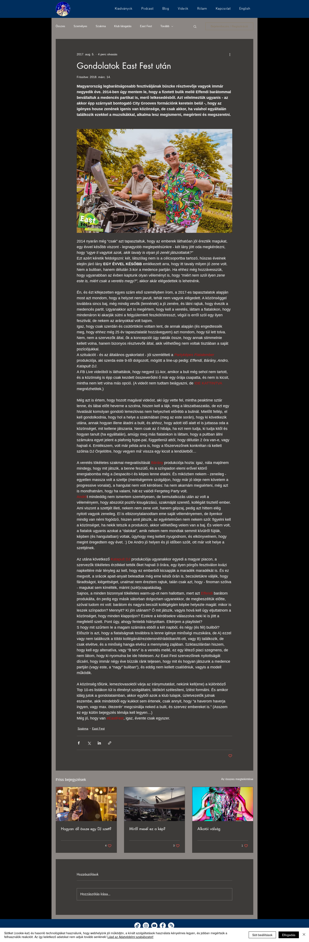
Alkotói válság (208, 828)
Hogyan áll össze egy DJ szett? (86, 828)
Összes (60, 26)
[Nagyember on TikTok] (137, 925)
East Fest (146, 26)
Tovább (164, 26)
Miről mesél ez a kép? (147, 828)
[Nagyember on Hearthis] (171, 925)
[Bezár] (303, 935)
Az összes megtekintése (237, 779)
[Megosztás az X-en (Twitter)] (89, 743)
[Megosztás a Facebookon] (79, 743)
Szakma (101, 26)
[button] (146, 8)
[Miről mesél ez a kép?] (154, 804)
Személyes (80, 26)
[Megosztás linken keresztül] (110, 743)
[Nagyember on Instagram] (146, 925)
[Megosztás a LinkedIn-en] (99, 743)
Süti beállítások (262, 935)
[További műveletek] (229, 54)
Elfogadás (288, 935)
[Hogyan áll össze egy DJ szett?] (86, 804)
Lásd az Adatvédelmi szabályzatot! (130, 937)
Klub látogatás (123, 26)
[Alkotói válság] (222, 804)
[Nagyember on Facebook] (163, 925)
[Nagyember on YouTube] (154, 925)
